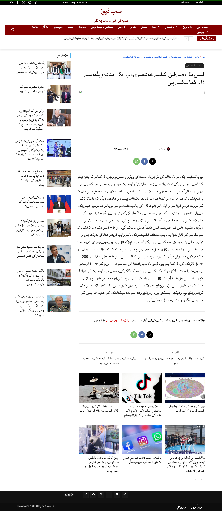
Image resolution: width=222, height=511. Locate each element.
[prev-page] (196, 480)
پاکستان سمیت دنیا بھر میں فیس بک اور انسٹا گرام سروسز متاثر (142, 460)
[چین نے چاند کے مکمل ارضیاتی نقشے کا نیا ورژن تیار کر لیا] (184, 388)
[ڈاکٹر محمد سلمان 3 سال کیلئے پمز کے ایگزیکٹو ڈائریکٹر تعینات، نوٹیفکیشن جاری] (59, 277)
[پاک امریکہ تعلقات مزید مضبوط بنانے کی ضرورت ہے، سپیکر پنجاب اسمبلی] (59, 70)
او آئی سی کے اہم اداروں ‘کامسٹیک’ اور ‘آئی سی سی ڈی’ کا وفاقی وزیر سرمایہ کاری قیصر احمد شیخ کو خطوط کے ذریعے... (30, 120)
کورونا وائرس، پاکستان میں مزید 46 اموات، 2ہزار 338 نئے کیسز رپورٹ (174, 361)
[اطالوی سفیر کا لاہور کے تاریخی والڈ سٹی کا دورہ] (59, 94)
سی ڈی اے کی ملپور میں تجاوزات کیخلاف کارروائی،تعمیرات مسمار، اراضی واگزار (109, 361)
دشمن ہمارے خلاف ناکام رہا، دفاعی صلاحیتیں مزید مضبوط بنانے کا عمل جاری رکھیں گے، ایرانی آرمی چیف (29, 305)
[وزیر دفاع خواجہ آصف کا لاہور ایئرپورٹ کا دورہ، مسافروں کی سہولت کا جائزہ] (59, 178)
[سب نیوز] (169, 149)
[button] (13, 30)
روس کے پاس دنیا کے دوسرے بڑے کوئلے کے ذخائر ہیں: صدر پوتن (31, 202)
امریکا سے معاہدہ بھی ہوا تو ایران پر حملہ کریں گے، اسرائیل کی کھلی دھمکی (30, 252)
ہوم (203, 57)
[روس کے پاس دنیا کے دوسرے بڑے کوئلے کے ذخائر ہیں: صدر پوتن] (59, 204)
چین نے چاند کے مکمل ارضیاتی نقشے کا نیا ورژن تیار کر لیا (186, 408)
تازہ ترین (62, 55)
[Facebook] (17, 3)
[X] (152, 161)
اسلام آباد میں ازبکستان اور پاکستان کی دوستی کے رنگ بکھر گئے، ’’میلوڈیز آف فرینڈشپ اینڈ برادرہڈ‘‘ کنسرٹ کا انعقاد (120, 38)
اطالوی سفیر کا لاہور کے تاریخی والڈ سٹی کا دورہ (31, 89)
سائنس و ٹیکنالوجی (191, 57)
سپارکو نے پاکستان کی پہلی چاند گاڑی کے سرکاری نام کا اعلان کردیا (99, 408)
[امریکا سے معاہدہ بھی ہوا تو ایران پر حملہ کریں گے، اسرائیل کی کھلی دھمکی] (59, 254)
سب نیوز (162, 149)
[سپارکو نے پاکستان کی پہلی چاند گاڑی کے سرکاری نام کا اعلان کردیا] (98, 388)
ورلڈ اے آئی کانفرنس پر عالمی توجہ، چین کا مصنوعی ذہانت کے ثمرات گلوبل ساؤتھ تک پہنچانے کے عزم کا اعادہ (186, 464)
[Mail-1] (93, 495)
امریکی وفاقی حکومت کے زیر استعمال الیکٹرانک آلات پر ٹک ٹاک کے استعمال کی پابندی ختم (143, 411)
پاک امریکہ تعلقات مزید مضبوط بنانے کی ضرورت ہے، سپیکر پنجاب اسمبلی (30, 68)
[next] (186, 38)
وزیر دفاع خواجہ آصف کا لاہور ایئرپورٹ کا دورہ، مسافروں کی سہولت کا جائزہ (31, 178)
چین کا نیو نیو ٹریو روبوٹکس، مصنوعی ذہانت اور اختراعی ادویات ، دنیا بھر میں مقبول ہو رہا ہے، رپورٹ (100, 464)
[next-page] (201, 480)
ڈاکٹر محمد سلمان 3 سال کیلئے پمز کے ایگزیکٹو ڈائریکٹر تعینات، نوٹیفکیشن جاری (30, 278)
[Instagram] (29, 3)
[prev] (191, 38)
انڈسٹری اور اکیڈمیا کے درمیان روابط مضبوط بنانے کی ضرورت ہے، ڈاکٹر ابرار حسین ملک (29, 228)
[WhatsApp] (136, 161)
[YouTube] (11, 3)
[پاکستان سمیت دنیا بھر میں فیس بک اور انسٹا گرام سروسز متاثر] (141, 439)
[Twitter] (23, 3)
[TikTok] (36, 3)
